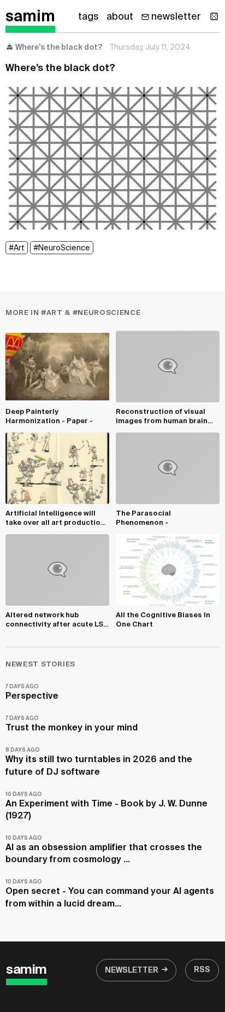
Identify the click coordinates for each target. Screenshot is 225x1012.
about (119, 17)
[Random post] (214, 16)
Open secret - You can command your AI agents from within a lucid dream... (109, 893)
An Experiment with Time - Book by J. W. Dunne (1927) (106, 806)
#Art (17, 248)
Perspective (31, 692)
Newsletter (131, 970)
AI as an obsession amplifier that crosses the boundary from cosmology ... (103, 849)
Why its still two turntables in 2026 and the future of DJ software (98, 761)
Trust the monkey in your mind (71, 724)
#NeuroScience (61, 248)
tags (88, 17)
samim (30, 17)
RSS (202, 970)
